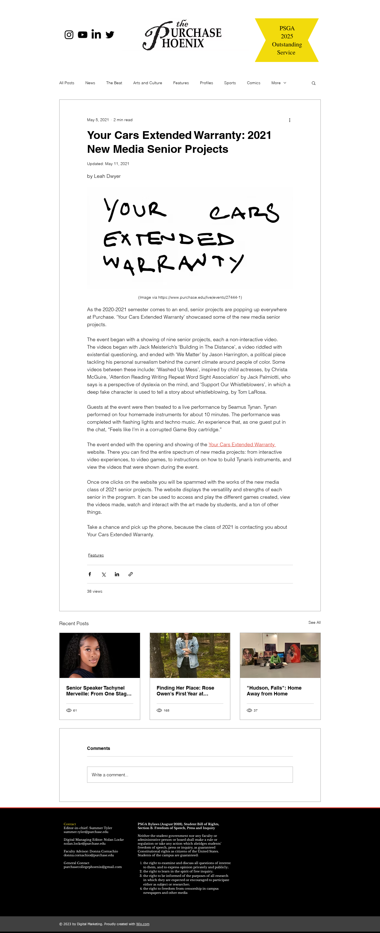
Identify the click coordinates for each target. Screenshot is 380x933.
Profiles (206, 82)
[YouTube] (82, 35)
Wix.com (142, 924)
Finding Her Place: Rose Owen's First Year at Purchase (185, 691)
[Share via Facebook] (89, 574)
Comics (253, 82)
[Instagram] (69, 35)
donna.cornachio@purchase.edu (89, 855)
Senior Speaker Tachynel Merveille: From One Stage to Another (97, 691)
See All (315, 622)
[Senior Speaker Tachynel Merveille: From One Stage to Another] (100, 655)
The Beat (114, 82)
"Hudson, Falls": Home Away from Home (274, 691)
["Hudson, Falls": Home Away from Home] (280, 655)
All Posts (66, 82)
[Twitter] (110, 35)
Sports (230, 82)
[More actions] (289, 119)
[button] (313, 83)
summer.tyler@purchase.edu (86, 832)
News (90, 82)
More (276, 82)
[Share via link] (130, 574)
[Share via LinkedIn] (117, 574)
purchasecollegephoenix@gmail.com (93, 867)
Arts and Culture (147, 82)
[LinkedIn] (96, 35)
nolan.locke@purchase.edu (84, 843)
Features (181, 82)
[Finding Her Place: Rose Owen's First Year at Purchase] (190, 655)
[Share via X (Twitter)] (103, 574)
